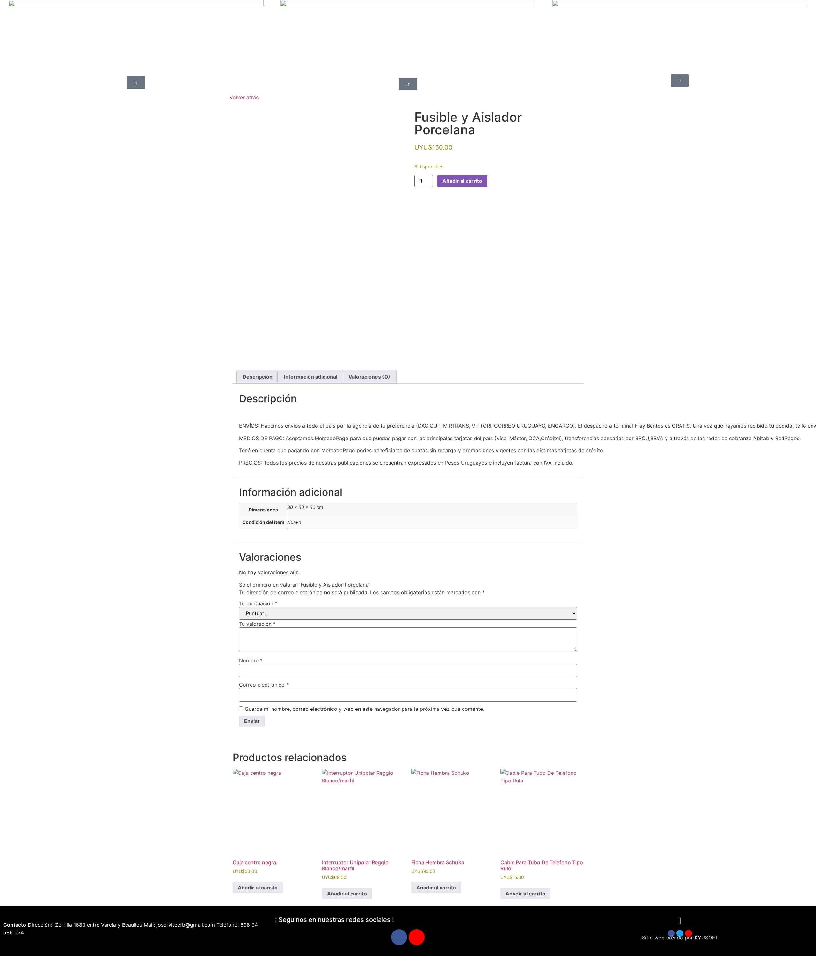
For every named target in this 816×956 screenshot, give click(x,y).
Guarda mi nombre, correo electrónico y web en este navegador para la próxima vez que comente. (364, 708)
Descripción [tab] (258, 377)
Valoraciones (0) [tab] (369, 377)
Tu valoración (257, 623)
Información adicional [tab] (310, 377)
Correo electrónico (264, 684)
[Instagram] (417, 937)
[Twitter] (679, 933)
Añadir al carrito (462, 181)
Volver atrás (244, 97)
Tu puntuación (258, 603)
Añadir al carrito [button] (258, 887)
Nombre (251, 660)
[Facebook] (399, 937)
